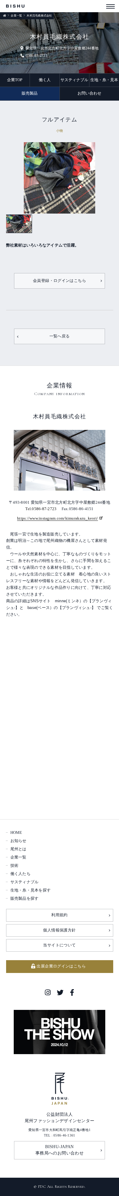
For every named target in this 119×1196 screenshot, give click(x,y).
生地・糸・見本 (104, 80)
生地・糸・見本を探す (30, 890)
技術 (14, 865)
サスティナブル (74, 80)
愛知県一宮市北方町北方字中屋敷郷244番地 (62, 48)
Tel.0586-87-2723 (40, 509)
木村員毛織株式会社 (39, 15)
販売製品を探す (24, 898)
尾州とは (18, 849)
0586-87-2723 (36, 55)
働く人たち (20, 874)
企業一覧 (16, 15)
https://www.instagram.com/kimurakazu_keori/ (57, 519)
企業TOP (14, 80)
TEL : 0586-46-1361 (59, 1135)
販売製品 (30, 93)
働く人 (45, 80)
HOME (16, 832)
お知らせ (18, 841)
